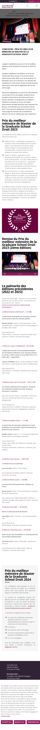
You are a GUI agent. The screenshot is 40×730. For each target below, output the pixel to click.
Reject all (20, 722)
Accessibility (32, 1)
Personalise (33, 722)
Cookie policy (5, 716)
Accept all (7, 722)
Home (6, 11)
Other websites (13, 1)
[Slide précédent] (5, 274)
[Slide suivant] (35, 274)
